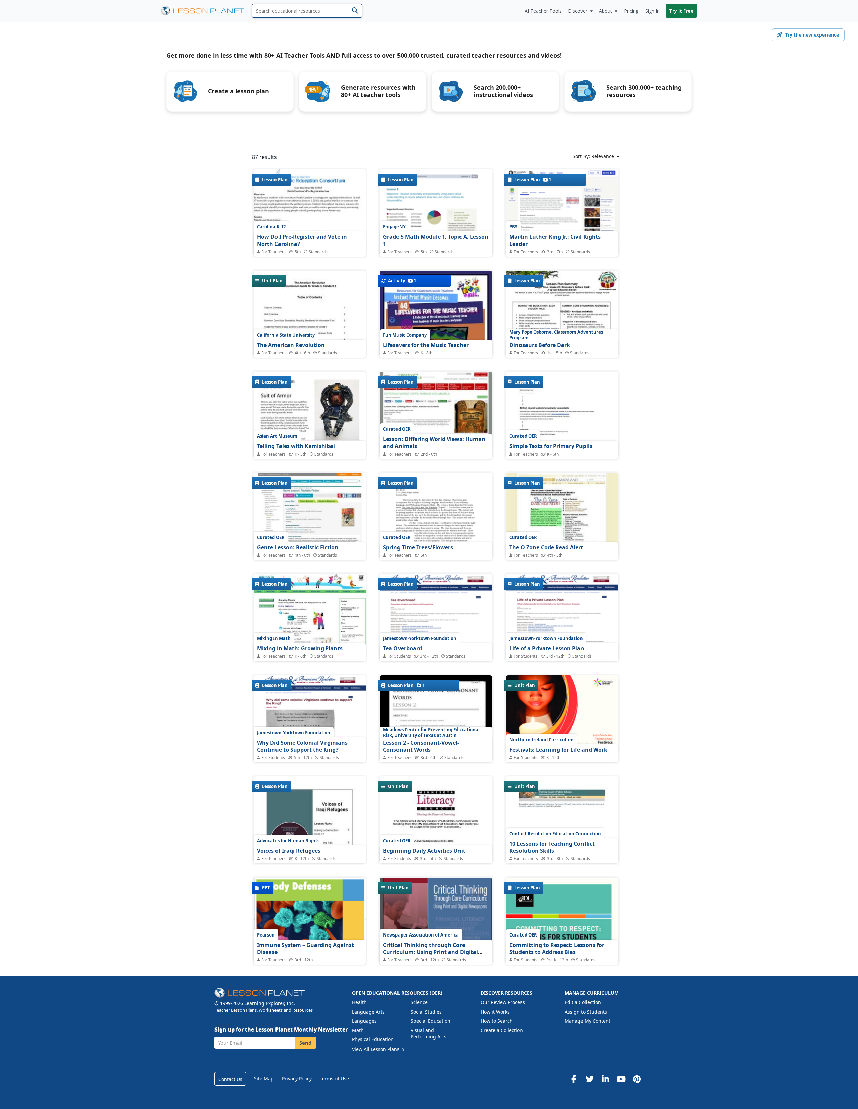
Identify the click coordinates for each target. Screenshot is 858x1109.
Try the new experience (812, 34)
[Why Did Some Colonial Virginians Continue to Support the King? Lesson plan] (309, 725)
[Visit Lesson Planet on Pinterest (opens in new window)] (637, 1079)
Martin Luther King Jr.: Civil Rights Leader (555, 240)
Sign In (652, 11)
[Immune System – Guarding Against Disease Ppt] (309, 919)
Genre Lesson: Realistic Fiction (298, 547)
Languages (364, 1021)
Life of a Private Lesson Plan (546, 648)
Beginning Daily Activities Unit (424, 850)
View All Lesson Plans (376, 1049)
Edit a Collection (583, 1002)
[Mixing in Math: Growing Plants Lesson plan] (309, 616)
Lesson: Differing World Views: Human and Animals (434, 442)
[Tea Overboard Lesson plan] (435, 626)
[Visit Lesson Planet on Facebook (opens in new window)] (573, 1079)
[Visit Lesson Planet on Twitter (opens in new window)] (589, 1079)
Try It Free (681, 11)
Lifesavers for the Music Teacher (426, 345)
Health (359, 1002)
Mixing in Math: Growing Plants (300, 648)
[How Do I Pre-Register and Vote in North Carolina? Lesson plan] (309, 251)
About (605, 11)
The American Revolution (291, 345)
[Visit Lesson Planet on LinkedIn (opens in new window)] (605, 1079)
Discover (577, 11)
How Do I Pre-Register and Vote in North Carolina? (302, 240)
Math (358, 1030)
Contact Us (230, 1079)
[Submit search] (355, 11)
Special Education (430, 1021)
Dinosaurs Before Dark (539, 345)
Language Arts (368, 1012)
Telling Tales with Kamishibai (296, 446)
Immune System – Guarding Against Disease (305, 948)
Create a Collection (502, 1030)
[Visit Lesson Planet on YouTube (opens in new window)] (621, 1079)
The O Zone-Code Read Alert (546, 547)
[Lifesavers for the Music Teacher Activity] (435, 350)
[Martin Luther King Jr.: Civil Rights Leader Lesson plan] (562, 225)
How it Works (495, 1012)
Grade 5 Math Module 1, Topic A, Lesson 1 (435, 240)
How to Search (497, 1021)
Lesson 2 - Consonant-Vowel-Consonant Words (421, 746)
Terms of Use (334, 1078)
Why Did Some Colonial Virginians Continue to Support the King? (302, 746)
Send (305, 1042)
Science (419, 1002)
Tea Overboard (402, 648)
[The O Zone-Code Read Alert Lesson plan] (562, 515)
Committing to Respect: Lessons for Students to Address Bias (556, 948)
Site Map (264, 1078)
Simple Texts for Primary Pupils (550, 446)
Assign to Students (586, 1012)
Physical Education (373, 1039)
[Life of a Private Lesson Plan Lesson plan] (562, 625)
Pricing (631, 11)
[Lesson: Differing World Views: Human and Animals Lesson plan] (435, 414)
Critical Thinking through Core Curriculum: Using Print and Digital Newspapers (430, 952)
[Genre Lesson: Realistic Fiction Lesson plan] (309, 515)
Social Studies (426, 1012)
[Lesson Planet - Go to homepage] (206, 11)
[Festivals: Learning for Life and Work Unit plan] (562, 715)
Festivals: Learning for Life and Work (558, 749)
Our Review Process (503, 1002)
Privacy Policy (297, 1078)
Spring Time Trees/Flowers (418, 547)
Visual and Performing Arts (428, 1033)
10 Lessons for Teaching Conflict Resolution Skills (552, 847)
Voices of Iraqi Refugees (288, 850)
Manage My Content (587, 1021)
